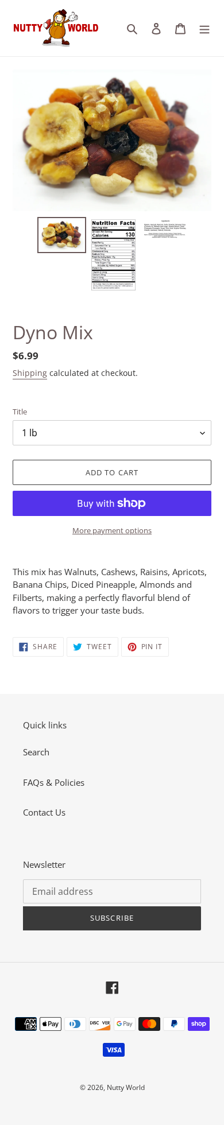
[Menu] (204, 27)
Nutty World (126, 1087)
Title (20, 411)
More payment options (112, 530)
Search (36, 752)
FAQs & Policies (53, 782)
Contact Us (44, 812)
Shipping (30, 372)
